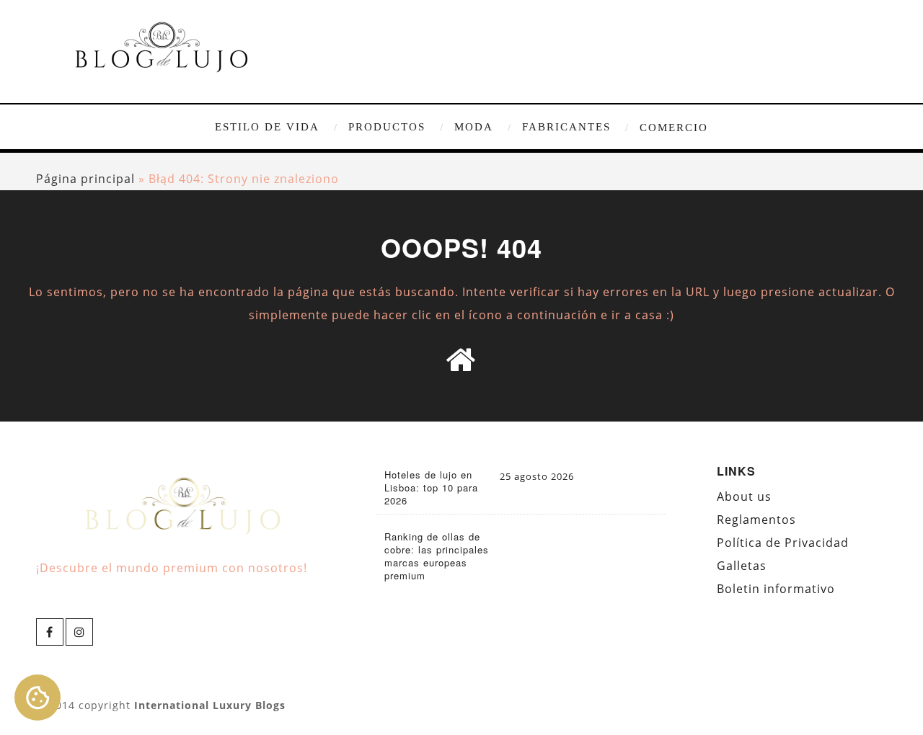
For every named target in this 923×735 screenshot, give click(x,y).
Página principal (85, 179)
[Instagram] (79, 632)
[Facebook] (49, 632)
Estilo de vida (267, 127)
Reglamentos (756, 519)
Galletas (742, 566)
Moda (473, 127)
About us (744, 496)
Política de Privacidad (783, 543)
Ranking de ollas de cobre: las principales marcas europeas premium (436, 556)
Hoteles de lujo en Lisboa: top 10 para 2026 (431, 487)
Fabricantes (566, 127)
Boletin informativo (776, 589)
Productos (386, 127)
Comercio (674, 127)
